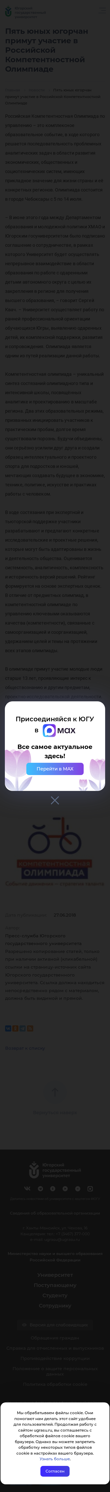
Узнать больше (55, 1458)
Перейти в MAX (55, 769)
